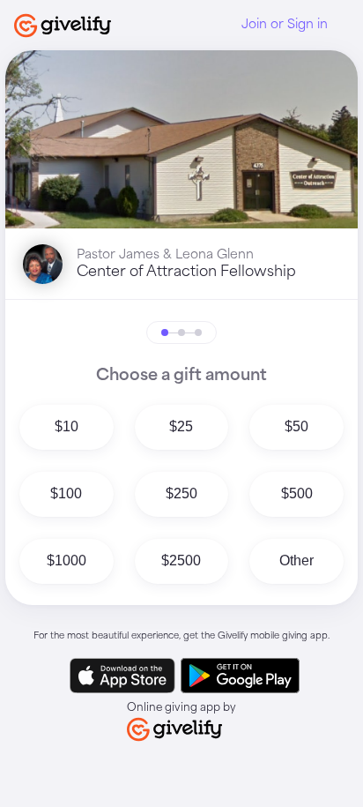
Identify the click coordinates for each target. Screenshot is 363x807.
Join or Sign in (284, 25)
